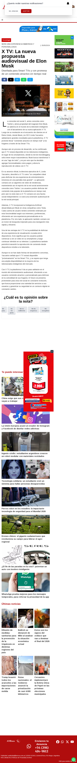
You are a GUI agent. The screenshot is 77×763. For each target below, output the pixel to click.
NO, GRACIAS (13, 11)
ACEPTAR (26, 11)
